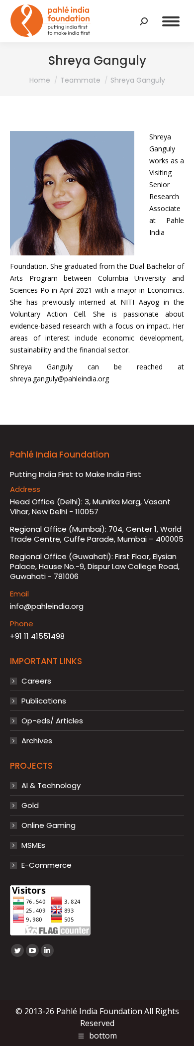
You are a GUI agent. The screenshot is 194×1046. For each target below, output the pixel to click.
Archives (36, 741)
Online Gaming (48, 825)
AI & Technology (51, 786)
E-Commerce (46, 865)
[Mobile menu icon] (171, 21)
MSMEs (33, 845)
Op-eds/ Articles (52, 721)
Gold (30, 806)
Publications (43, 701)
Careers (36, 681)
